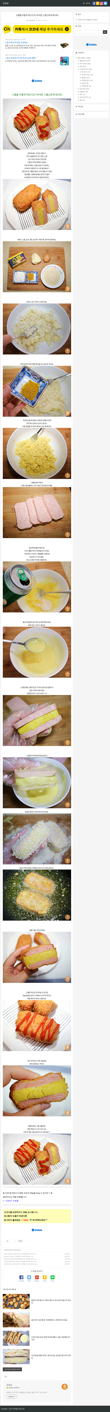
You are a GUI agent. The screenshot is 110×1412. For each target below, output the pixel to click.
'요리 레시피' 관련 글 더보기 (12, 1369)
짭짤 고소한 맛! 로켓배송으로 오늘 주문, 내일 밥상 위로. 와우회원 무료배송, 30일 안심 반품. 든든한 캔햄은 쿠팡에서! (30, 46)
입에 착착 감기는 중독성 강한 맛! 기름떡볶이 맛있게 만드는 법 (19, 1264)
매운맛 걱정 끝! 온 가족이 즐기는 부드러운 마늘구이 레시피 (19, 1254)
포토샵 (85, 83)
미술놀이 (83, 92)
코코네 (5, 3)
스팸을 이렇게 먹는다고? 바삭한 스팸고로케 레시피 (37, 15)
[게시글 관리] (13, 1241)
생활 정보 (84, 61)
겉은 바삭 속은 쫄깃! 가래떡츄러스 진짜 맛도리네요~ (17, 1256)
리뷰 (82, 66)
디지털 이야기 (85, 69)
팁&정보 (85, 77)
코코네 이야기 (85, 97)
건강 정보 (84, 89)
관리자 (88, 3)
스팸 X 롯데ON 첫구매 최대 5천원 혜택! (20, 58)
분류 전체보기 (84, 58)
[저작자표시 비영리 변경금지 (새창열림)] (27, 1241)
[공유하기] (10, 1241)
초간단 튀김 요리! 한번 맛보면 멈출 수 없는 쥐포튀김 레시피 (19, 1259)
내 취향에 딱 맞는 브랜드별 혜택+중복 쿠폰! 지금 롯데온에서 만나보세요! (30, 61)
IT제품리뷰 (86, 86)
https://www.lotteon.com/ (13, 55)
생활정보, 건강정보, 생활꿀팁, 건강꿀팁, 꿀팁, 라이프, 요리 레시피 (26, 1392)
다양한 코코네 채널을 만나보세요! (87, 20)
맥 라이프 (85, 72)
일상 (82, 100)
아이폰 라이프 (87, 75)
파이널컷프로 (87, 80)
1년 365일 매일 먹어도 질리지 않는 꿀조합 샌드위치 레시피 (19, 1261)
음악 (82, 94)
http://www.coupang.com (13, 39)
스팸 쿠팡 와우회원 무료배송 (16, 42)
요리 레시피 (32, 20)
